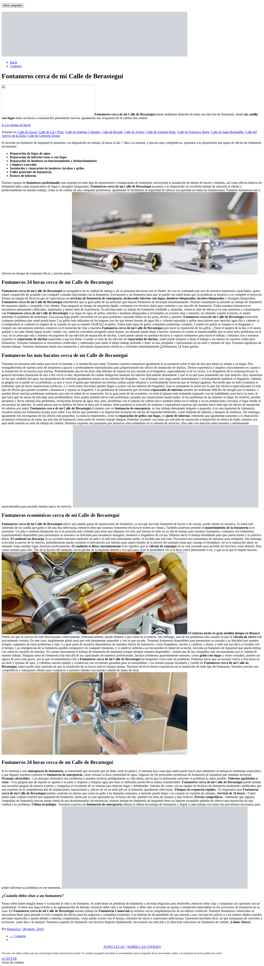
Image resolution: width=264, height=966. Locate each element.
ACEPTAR (9, 958)
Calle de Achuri (134, 132)
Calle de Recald (112, 132)
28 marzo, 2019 (33, 929)
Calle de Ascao (27, 132)
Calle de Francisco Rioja (193, 132)
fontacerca (13, 929)
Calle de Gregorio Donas (43, 135)
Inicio (13, 62)
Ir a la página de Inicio (16, 125)
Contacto (16, 66)
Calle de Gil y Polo (51, 132)
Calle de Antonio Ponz (161, 132)
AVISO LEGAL (114, 946)
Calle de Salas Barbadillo (227, 132)
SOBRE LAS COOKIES (144, 946)
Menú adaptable (12, 5)
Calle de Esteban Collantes (82, 132)
